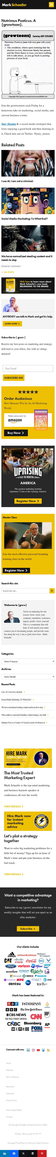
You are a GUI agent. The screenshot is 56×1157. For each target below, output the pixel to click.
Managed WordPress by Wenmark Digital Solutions (28, 1143)
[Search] (52, 590)
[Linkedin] (28, 1050)
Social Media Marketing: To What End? (16, 699)
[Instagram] (33, 1050)
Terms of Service (12, 1077)
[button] (51, 4)
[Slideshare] (43, 1050)
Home (8, 1063)
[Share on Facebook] (14, 1153)
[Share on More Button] (51, 1153)
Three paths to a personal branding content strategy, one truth (23, 714)
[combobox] (25, 590)
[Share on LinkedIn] (4, 1153)
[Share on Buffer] (32, 1153)
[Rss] (48, 1050)
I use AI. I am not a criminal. (12, 691)
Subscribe (10, 1093)
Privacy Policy (11, 1100)
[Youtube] (38, 1050)
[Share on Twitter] (23, 1153)
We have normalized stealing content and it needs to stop (22, 707)
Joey (8, 124)
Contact (9, 1116)
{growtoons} (15, 265)
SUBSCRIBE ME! (13, 378)
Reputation (10, 1086)
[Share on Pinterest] (42, 1153)
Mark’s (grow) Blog (13, 1110)
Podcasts (9, 1070)
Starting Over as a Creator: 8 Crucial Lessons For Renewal (23, 722)
